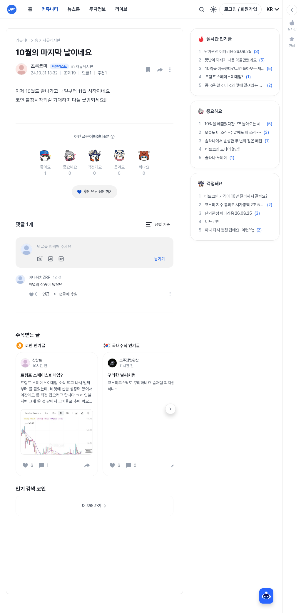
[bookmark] (148, 69)
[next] (170, 409)
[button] (159, 69)
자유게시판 (51, 40)
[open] (170, 69)
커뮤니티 (50, 9)
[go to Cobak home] (11, 9)
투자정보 (97, 9)
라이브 (121, 9)
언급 (45, 294)
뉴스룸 (74, 9)
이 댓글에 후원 (66, 294)
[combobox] (273, 9)
